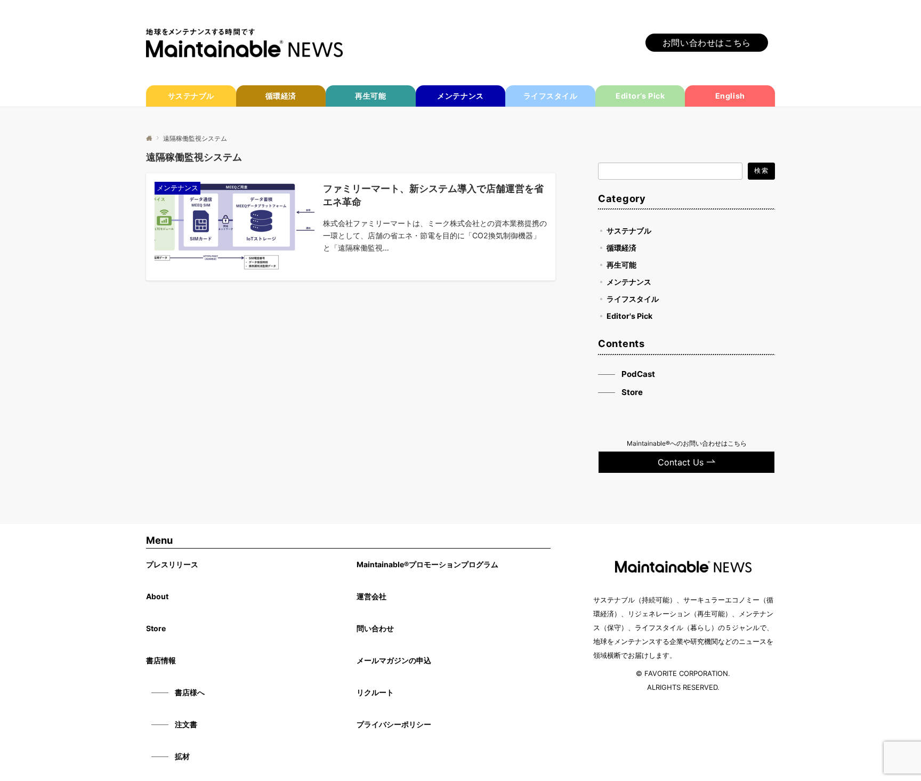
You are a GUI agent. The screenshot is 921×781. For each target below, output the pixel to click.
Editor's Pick (629, 315)
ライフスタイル (633, 298)
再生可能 (621, 264)
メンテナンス (629, 281)
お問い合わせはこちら (707, 42)
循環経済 (621, 247)
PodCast (638, 374)
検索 (761, 170)
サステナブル (629, 230)
